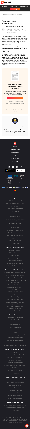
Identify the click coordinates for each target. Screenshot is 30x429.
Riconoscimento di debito (15, 263)
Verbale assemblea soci (15, 240)
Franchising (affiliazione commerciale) (15, 365)
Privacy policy (15, 297)
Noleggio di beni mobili (15, 395)
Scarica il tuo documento (15, 98)
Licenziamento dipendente (15, 337)
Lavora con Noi (15, 158)
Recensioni (15, 164)
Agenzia (15, 352)
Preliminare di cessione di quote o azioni (15, 220)
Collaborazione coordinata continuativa (15, 318)
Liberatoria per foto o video (15, 292)
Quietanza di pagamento (15, 258)
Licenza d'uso (15, 294)
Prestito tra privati (15, 255)
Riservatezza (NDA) (15, 223)
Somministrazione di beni (14, 370)
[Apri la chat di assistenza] (27, 426)
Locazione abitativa (15, 385)
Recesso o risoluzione (15, 260)
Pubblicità (15, 368)
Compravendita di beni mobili (15, 355)
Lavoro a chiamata (15, 324)
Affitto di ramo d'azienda (15, 201)
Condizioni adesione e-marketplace (15, 272)
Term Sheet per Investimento (15, 235)
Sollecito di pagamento (15, 266)
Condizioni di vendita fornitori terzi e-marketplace (15, 281)
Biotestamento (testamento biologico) (15, 405)
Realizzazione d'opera (15, 343)
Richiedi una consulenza (10, 130)
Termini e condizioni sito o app (15, 311)
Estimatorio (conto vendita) (15, 357)
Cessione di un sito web (15, 278)
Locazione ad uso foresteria (15, 388)
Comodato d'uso (15, 380)
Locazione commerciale (15, 390)
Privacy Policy (23, 420)
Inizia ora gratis (15, 9)
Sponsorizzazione (15, 373)
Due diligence (15, 206)
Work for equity (15, 238)
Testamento (15, 410)
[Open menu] (27, 2)
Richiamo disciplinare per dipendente (15, 345)
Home (15, 147)
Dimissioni (15, 332)
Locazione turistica (15, 393)
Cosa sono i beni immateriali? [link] (9, 18)
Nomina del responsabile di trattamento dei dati (15, 307)
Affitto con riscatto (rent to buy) (15, 382)
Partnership (15, 161)
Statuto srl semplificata (15, 233)
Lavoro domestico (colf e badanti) (15, 407)
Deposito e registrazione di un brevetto (15, 288)
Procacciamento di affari (15, 360)
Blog (15, 155)
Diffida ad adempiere (15, 253)
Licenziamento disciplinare (15, 340)
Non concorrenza (15, 214)
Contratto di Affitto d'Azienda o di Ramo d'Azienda (12, 15)
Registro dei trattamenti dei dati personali (15, 303)
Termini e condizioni (13, 420)
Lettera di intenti (15, 211)
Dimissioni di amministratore (15, 322)
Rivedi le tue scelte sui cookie (15, 422)
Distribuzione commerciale (15, 362)
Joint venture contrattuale (15, 208)
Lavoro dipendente (15, 327)
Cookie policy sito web (15, 285)
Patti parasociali (15, 216)
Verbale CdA (15, 243)
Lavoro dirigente (15, 330)
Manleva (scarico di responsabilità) (15, 335)
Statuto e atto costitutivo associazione (15, 226)
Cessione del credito (15, 250)
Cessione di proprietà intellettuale (15, 275)
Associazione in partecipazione (15, 203)
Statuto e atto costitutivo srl (15, 230)
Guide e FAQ (15, 152)
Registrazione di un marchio (15, 299)
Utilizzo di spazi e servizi (15, 398)
